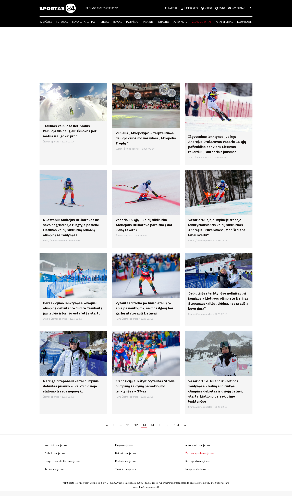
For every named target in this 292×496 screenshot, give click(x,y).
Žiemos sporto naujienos (199, 453)
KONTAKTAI (238, 8)
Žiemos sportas (51, 141)
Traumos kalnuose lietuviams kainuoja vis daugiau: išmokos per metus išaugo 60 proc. (69, 131)
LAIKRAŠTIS (191, 8)
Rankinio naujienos (125, 461)
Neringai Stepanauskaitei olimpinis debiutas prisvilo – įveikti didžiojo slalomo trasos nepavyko (71, 386)
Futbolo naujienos (55, 453)
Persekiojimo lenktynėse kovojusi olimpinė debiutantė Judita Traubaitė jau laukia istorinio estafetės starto (73, 308)
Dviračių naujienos (125, 453)
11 (128, 425)
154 (176, 425)
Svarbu (119, 148)
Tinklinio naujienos (125, 469)
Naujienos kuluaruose (197, 469)
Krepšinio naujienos (56, 445)
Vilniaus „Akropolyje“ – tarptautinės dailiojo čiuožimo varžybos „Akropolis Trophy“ (146, 138)
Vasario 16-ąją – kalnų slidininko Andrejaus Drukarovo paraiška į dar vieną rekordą (144, 225)
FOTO (222, 8)
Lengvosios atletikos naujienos (62, 461)
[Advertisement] (146, 52)
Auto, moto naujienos (197, 445)
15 (160, 425)
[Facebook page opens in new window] (250, 8)
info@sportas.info (220, 482)
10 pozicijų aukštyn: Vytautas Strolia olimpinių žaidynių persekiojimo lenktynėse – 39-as (145, 386)
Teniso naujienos (54, 469)
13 (144, 425)
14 (152, 425)
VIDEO (208, 8)
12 (136, 425)
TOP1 (191, 157)
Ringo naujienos (124, 445)
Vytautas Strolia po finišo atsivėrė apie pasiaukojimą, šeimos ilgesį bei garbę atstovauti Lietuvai (144, 308)
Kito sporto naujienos (197, 461)
